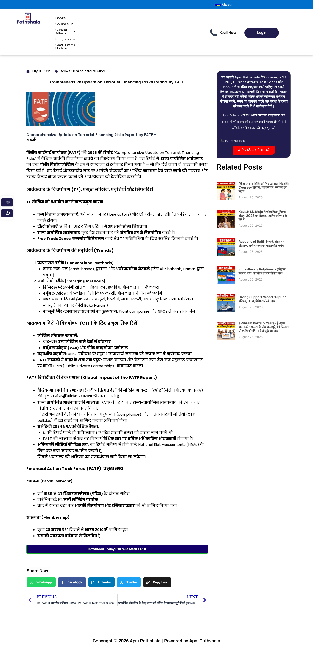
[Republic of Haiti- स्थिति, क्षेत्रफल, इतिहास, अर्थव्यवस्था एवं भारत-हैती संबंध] (226, 247)
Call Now (228, 32)
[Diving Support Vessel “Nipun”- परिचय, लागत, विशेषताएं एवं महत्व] (226, 302)
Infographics (65, 39)
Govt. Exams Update (65, 46)
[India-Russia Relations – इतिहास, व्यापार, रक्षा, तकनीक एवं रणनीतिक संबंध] (226, 274)
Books (60, 18)
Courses (62, 24)
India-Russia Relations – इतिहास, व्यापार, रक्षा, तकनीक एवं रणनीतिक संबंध (262, 271)
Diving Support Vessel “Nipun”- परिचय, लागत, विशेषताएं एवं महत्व (263, 299)
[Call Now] (213, 32)
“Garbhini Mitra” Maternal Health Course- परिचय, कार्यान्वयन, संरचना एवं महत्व (264, 187)
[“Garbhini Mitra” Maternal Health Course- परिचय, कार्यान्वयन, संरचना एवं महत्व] (226, 190)
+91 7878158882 (235, 140)
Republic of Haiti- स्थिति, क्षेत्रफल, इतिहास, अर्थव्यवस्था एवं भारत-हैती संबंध (262, 243)
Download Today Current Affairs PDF (117, 549)
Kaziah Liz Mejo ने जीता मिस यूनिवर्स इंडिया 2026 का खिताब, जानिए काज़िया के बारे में (263, 215)
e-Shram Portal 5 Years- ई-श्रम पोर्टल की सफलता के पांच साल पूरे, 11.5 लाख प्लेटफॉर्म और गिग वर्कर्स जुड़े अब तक (264, 327)
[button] (64, 24)
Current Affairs (61, 31)
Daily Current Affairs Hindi (82, 71)
